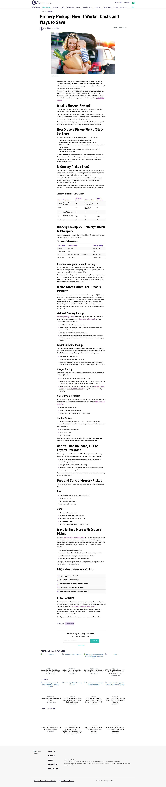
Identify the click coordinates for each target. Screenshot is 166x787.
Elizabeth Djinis (53, 28)
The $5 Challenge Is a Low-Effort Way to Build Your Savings (94, 729)
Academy (118, 2)
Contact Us (53, 769)
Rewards (129, 3)
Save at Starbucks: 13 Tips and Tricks (51, 699)
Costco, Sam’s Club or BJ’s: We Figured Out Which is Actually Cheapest (115, 700)
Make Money (36, 7)
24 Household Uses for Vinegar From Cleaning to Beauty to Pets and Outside (94, 700)
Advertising (53, 764)
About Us (52, 751)
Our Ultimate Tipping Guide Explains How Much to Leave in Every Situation (72, 700)
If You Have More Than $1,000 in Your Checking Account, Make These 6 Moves (115, 672)
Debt (62, 7)
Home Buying (107, 7)
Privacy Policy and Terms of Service (45, 781)
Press (50, 760)
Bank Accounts (87, 7)
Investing (97, 7)
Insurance (123, 7)
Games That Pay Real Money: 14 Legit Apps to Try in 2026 (50, 671)
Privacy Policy (81, 645)
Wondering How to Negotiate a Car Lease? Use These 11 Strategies (115, 729)
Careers (51, 756)
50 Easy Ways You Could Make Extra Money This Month (72, 671)
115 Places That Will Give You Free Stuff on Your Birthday (93, 671)
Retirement (70, 7)
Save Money (46, 7)
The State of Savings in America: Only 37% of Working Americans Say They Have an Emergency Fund (72, 730)
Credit (78, 7)
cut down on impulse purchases (82, 606)
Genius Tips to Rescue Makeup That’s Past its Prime (51, 728)
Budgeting (56, 7)
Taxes (116, 7)
